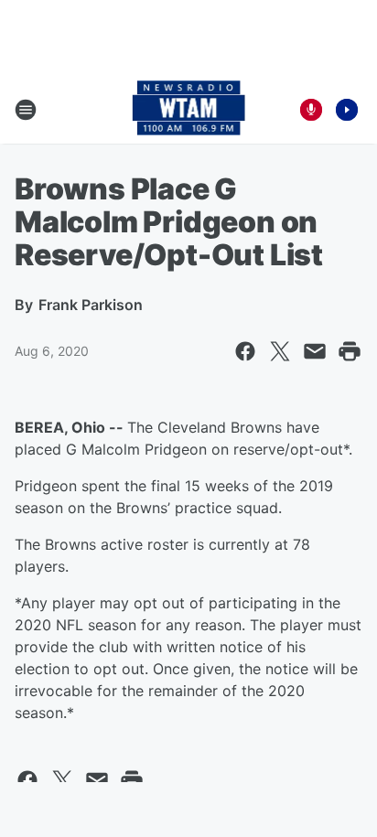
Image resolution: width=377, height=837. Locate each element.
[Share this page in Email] (315, 351)
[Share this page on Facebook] (245, 351)
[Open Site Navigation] (26, 110)
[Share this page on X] (280, 351)
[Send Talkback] (311, 110)
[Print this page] (349, 351)
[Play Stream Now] (347, 110)
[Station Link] (189, 109)
